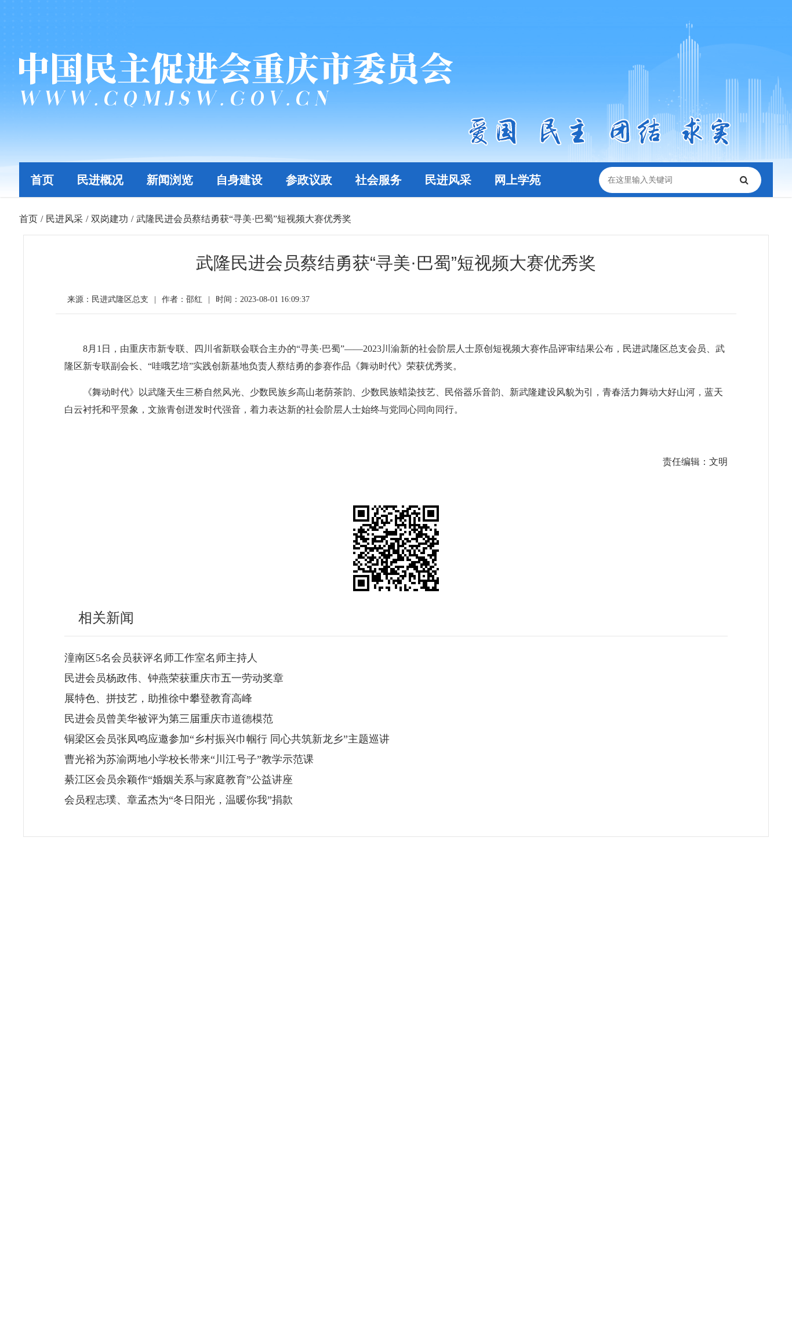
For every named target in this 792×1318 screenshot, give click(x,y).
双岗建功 (109, 219)
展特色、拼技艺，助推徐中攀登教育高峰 (158, 698)
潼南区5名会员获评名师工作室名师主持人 (160, 658)
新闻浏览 (170, 179)
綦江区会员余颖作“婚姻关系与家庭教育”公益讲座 (178, 779)
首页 (42, 179)
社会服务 (378, 179)
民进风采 (448, 179)
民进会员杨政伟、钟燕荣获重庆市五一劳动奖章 (174, 678)
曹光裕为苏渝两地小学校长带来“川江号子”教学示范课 (189, 759)
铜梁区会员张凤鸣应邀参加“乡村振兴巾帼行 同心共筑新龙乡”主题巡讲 (227, 739)
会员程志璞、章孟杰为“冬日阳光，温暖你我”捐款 (178, 800)
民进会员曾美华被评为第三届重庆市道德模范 (168, 718)
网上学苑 (518, 179)
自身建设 (239, 179)
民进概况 (100, 179)
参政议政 (309, 179)
